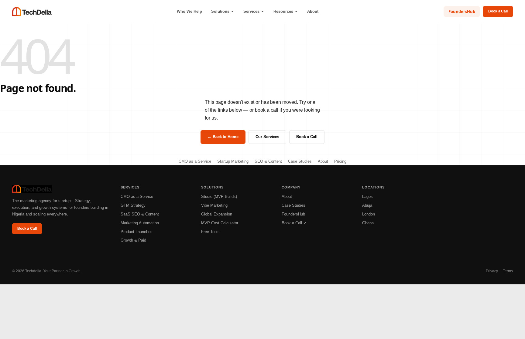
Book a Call (498, 11)
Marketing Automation (140, 223)
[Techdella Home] (32, 11)
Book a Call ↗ (294, 223)
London (368, 214)
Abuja (367, 205)
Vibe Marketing (214, 205)
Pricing (340, 161)
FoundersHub (461, 11)
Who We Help (189, 11)
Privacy (492, 271)
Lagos (367, 196)
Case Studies (300, 161)
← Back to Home (223, 136)
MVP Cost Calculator (219, 223)
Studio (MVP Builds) (219, 196)
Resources (283, 11)
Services (251, 11)
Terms (508, 271)
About (312, 11)
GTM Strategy (133, 205)
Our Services (267, 136)
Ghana (368, 223)
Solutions (220, 11)
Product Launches (137, 231)
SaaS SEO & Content (140, 214)
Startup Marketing (233, 161)
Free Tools (210, 231)
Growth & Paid (133, 240)
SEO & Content (268, 161)
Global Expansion (216, 214)
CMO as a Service (195, 161)
